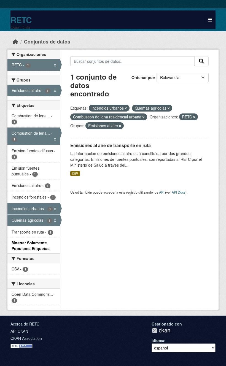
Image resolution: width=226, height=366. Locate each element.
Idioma (158, 340)
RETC (21, 20)
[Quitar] (126, 108)
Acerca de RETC (24, 324)
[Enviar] (201, 61)
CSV (75, 173)
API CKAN (19, 331)
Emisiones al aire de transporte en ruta (110, 145)
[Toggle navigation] (210, 20)
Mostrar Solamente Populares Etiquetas (31, 245)
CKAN (161, 330)
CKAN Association (26, 338)
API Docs (178, 192)
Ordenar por (142, 77)
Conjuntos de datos (47, 41)
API (161, 192)
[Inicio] (15, 41)
